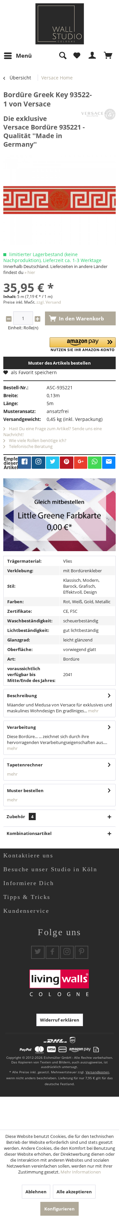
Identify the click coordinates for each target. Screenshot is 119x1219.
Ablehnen (36, 1192)
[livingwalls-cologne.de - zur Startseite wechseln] (59, 24)
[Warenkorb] (108, 55)
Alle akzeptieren (74, 1192)
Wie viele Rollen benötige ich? (37, 440)
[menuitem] (17, 55)
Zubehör (20, 816)
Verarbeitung (21, 727)
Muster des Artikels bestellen (59, 363)
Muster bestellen (25, 790)
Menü (24, 55)
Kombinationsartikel (29, 833)
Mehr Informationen (80, 1172)
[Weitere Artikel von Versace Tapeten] (98, 114)
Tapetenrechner (25, 765)
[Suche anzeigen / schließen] (62, 55)
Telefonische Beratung (30, 446)
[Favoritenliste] (76, 55)
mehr (93, 711)
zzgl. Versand (48, 302)
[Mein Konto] (92, 55)
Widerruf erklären (59, 1020)
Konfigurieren (59, 1209)
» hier (29, 272)
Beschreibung (22, 696)
